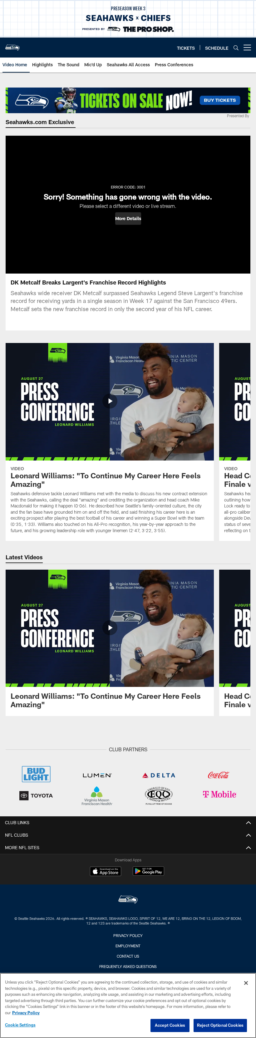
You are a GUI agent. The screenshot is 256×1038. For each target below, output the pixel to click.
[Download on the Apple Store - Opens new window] (105, 872)
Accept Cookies (170, 1025)
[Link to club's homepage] (12, 45)
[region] (128, 1005)
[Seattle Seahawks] (128, 900)
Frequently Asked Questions (128, 966)
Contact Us (128, 956)
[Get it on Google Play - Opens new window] (148, 874)
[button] (128, 218)
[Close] (246, 983)
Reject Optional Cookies (220, 1025)
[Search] (236, 47)
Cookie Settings (20, 1024)
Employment (128, 946)
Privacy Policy (128, 935)
